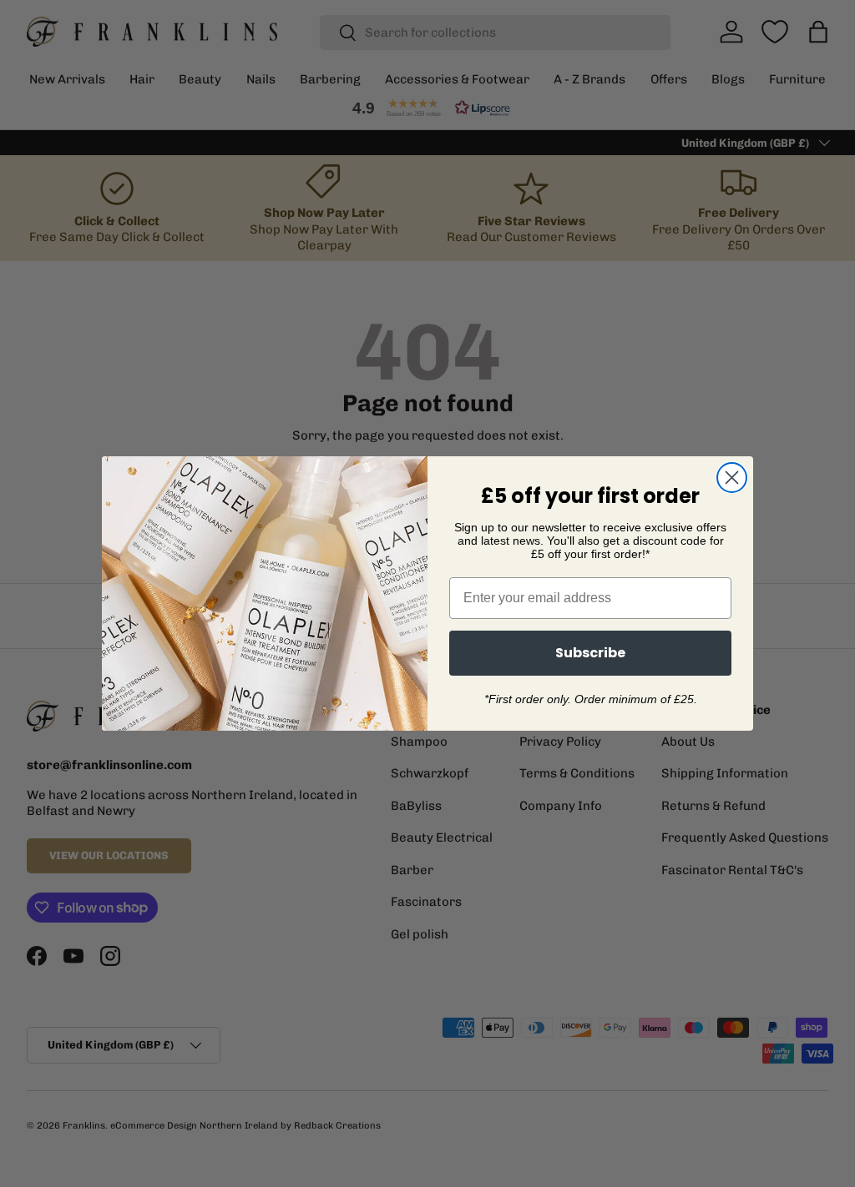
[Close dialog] (731, 477)
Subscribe (590, 652)
